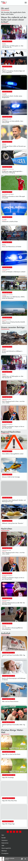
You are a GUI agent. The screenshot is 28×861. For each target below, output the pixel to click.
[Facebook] (11, 832)
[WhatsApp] (8, 832)
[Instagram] (14, 832)
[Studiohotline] (20, 832)
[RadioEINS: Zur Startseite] (12, 2)
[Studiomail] (17, 832)
